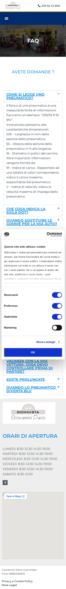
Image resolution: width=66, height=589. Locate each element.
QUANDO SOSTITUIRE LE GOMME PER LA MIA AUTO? (31, 222)
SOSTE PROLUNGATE (25, 379)
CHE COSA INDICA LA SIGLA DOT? (25, 211)
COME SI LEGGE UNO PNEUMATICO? (25, 96)
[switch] (57, 306)
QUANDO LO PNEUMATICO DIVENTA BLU (31, 389)
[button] (6, 18)
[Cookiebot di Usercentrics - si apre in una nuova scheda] (47, 234)
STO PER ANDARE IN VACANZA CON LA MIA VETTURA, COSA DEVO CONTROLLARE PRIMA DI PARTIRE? (29, 364)
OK (33, 352)
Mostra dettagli (45, 341)
